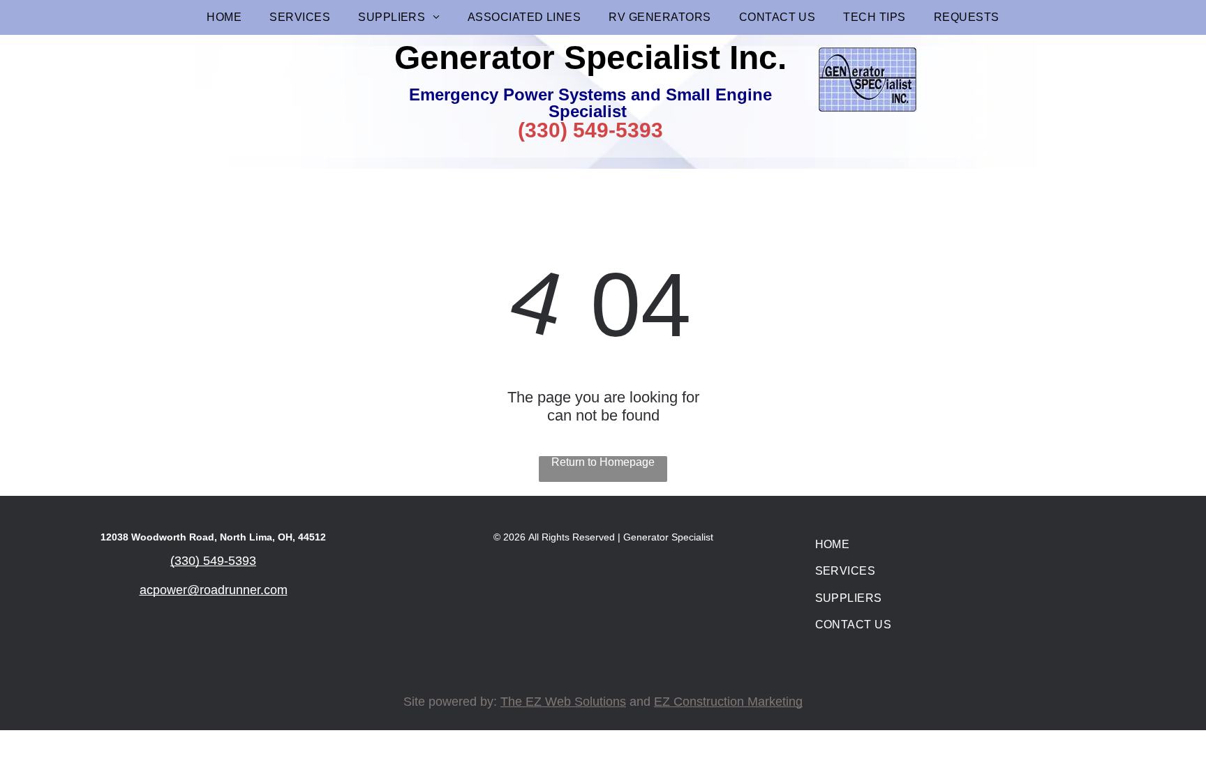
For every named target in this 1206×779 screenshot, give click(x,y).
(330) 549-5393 (590, 130)
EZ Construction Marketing (728, 702)
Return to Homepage (603, 462)
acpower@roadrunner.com (214, 590)
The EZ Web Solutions (563, 702)
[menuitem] (224, 17)
